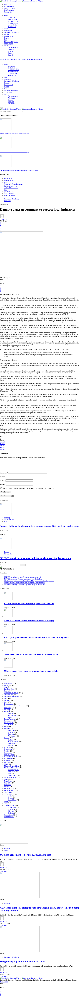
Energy (6, 34)
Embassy (7, 710)
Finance (6, 38)
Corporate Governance (11, 696)
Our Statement (9, 10)
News (6, 29)
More (6, 45)
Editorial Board (9, 6)
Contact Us (8, 12)
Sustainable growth (10, 186)
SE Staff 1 (3, 219)
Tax (5, 803)
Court (6, 698)
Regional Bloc (9, 788)
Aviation (11, 809)
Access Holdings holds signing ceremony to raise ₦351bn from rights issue (39, 526)
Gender (6, 751)
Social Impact (8, 44)
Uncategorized (9, 815)
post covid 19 (8, 191)
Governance (8, 753)
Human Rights (9, 755)
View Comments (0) (7, 496)
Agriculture (8, 30)
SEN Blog (7, 792)
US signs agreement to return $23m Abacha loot (25, 854)
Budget (6, 691)
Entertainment (8, 721)
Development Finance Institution (15, 706)
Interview (11, 55)
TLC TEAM (4, 982)
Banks (10, 740)
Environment (8, 36)
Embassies (11, 772)
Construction (8, 694)
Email (2, 480)
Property (11, 734)
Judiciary (7, 762)
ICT (5, 40)
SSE (5, 190)
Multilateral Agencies (11, 42)
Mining (10, 713)
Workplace (11, 49)
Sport (6, 802)
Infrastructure (8, 758)
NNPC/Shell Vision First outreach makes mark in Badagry (14, 152)
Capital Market (9, 519)
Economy (7, 201)
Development (8, 704)
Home (6, 15)
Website (2, 484)
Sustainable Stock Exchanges (13, 184)
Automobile (12, 807)
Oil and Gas (8, 554)
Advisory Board (9, 8)
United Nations (9, 180)
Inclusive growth (9, 195)
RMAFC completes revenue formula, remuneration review (14, 133)
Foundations (12, 800)
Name (2, 476)
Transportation (13, 47)
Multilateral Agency (10, 777)
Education (11, 730)
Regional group (9, 790)
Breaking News (9, 689)
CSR (10, 796)
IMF (9, 773)
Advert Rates (12, 25)
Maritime (11, 811)
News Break (8, 781)
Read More (3, 871)
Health (10, 51)
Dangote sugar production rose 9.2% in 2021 (24, 961)
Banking (7, 518)
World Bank (8, 178)
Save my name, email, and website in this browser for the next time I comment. (28, 488)
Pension (11, 745)
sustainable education (11, 188)
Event (6, 726)
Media (6, 764)
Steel (10, 717)
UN (5, 182)
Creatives (7, 700)
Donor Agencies (13, 770)
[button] (1, 107)
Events (10, 798)
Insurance (11, 743)
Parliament (7, 785)
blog (5, 687)
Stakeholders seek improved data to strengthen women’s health (24, 583)
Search (23, 565)
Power (6, 787)
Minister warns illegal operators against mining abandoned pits (24, 584)
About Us (7, 4)
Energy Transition (10, 719)
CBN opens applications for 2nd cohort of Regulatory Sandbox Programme (19, 170)
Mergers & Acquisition (11, 766)
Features (11, 53)
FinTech (7, 747)
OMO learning (9, 193)
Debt (5, 702)
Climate (10, 725)
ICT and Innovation (10, 756)
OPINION (7, 783)
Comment (4, 473)
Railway (11, 813)
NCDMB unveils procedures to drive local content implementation (35, 558)
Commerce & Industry (11, 32)
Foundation (8, 749)
